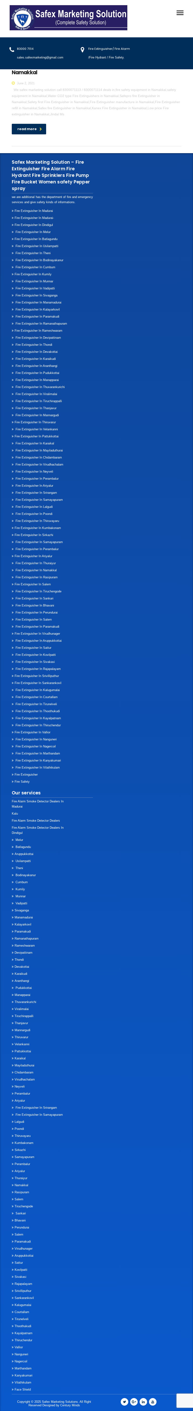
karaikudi (21, 974)
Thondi (19, 959)
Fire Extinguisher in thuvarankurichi (40, 387)
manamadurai (24, 917)
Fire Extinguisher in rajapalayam (38, 669)
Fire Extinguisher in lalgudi (34, 507)
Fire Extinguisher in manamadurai (38, 302)
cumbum (21, 882)
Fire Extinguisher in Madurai (34, 211)
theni (19, 868)
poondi (19, 1129)
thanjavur (21, 1023)
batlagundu (23, 847)
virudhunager (23, 1248)
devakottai (22, 966)
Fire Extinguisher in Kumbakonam (38, 528)
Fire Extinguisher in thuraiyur (35, 563)
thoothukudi (23, 1326)
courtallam (22, 1312)
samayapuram (24, 1157)
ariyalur (20, 1171)
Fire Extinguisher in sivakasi (35, 662)
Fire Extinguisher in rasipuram (36, 577)
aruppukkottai (24, 854)
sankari (20, 1213)
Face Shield (23, 1389)
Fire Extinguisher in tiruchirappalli (38, 401)
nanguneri (21, 1354)
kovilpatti (21, 1269)
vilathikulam (23, 1382)
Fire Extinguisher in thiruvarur (35, 422)
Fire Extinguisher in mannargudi (37, 415)
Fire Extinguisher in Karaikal (34, 443)
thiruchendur (23, 1340)
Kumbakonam (24, 1143)
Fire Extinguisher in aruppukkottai (38, 640)
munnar (20, 896)
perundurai (22, 1227)
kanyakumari (23, 1375)
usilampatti (23, 861)
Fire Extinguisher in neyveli (34, 471)
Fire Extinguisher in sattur (33, 647)
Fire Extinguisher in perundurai (36, 612)
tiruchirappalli (24, 1016)
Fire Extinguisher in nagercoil (35, 746)
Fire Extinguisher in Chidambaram (38, 457)
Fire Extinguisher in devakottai (36, 352)
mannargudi (22, 1030)
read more (27, 129)
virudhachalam (25, 1079)
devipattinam (23, 952)
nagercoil (21, 1361)
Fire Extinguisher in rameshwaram (38, 330)
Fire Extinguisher (26, 774)
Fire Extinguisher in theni (33, 253)
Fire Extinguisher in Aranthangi (36, 366)
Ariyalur (20, 1100)
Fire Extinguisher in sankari (34, 598)
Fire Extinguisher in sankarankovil (38, 683)
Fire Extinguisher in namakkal (36, 570)
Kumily (20, 889)
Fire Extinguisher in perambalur (37, 478)
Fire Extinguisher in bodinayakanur (39, 260)
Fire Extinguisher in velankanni (36, 429)
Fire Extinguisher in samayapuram (39, 499)
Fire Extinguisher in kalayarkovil (37, 309)
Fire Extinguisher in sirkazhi (34, 535)
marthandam (23, 1368)
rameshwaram (25, 945)
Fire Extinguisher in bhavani (34, 605)
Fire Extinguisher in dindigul (34, 225)
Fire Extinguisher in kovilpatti (35, 655)
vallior (19, 1347)
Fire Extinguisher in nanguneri (36, 739)
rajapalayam (23, 1284)
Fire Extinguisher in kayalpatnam (38, 718)
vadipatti (21, 903)
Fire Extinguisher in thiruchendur (38, 725)
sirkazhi (20, 1150)
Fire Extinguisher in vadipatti (35, 288)
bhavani (20, 1220)
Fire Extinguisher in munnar (34, 281)
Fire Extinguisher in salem (33, 584)
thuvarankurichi (25, 1002)
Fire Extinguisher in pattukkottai (37, 436)
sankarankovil (24, 1298)
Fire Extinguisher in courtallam (36, 697)
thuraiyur (21, 1178)
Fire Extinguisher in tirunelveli (36, 704)
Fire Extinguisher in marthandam (37, 753)
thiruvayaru (23, 1136)
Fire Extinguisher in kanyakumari (38, 760)
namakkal (21, 1185)
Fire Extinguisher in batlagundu (36, 239)
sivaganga (22, 910)
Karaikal (20, 1058)
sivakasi (20, 1277)
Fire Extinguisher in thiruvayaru (37, 521)
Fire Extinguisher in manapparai (37, 380)
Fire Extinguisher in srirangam (36, 492)
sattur (19, 1262)
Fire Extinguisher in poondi (33, 514)
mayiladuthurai (24, 1065)
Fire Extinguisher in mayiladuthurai (39, 450)
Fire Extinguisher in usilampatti (36, 246)
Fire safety (22, 781)
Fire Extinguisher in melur (33, 232)
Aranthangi (22, 981)
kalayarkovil (23, 924)
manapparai (22, 995)
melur (19, 840)
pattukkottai (23, 1051)
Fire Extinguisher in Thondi (33, 344)
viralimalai (22, 1009)
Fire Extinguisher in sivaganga (36, 295)
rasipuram (22, 1192)
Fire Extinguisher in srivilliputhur (37, 676)
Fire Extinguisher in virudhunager (37, 633)
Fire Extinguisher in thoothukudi (37, 711)
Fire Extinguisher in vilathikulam (37, 767)
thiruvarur (21, 1037)
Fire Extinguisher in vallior (32, 732)
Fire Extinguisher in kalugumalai (37, 690)
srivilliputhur (23, 1291)
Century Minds (70, 1405)
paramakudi (23, 931)
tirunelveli (21, 1319)
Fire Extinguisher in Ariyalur (34, 485)
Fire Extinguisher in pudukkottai (37, 373)
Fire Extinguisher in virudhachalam (39, 464)
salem (19, 1199)
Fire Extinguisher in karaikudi (35, 359)
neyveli (20, 1086)
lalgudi (19, 1121)
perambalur (22, 1093)
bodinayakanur (25, 875)
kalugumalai (23, 1305)
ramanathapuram (27, 938)
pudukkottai (23, 988)
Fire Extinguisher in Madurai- (34, 218)
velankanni (22, 1044)
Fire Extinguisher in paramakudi (37, 316)
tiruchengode (24, 1206)
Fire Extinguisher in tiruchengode (38, 591)
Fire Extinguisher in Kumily (33, 274)
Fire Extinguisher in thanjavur (35, 408)
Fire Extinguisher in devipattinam (38, 337)
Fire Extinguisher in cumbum (35, 267)
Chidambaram (24, 1072)
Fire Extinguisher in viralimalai (36, 394)
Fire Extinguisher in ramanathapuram (41, 323)
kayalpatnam (23, 1333)
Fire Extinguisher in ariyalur (33, 556)
